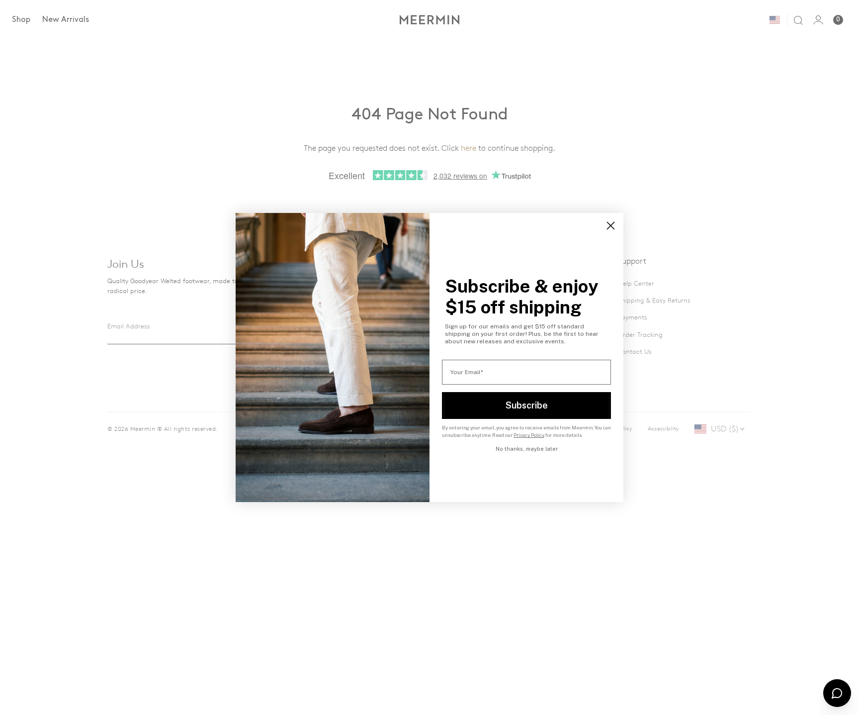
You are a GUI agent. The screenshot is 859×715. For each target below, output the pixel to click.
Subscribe (527, 405)
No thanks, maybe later (527, 449)
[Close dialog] (610, 225)
